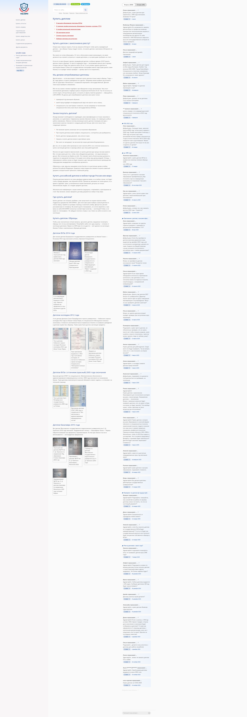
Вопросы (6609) (128, 5)
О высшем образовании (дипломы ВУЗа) (69, 23)
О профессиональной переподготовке (68, 29)
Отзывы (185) (141, 5)
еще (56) (19, 70)
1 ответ (126, 19)
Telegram (86, 4)
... (68, 4)
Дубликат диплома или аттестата (66, 38)
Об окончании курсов (63, 32)
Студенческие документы (24, 43)
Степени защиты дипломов (65, 35)
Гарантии (71, 13)
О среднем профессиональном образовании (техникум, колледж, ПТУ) (79, 26)
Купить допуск (20, 40)
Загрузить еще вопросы (129, 690)
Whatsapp (76, 4)
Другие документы (21, 47)
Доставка (65, 13)
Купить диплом (20, 20)
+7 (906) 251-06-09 (60, 4)
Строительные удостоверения (20, 32)
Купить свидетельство (23, 36)
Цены (60, 13)
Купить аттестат (21, 23)
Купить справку (21, 27)
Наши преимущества (81, 13)
